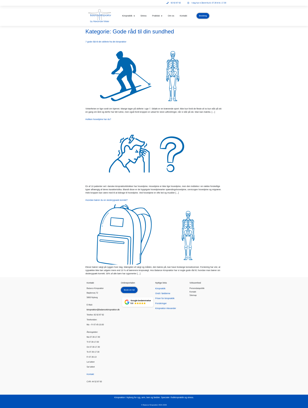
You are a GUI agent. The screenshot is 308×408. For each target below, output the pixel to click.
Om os (171, 16)
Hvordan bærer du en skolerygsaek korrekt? (106, 200)
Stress (143, 16)
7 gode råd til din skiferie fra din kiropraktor (105, 42)
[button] (137, 302)
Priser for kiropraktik (164, 298)
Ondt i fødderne (162, 293)
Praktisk (156, 16)
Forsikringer (161, 303)
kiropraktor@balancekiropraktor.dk (103, 309)
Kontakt (183, 16)
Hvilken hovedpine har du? (98, 119)
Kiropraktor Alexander (165, 308)
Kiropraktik (127, 16)
